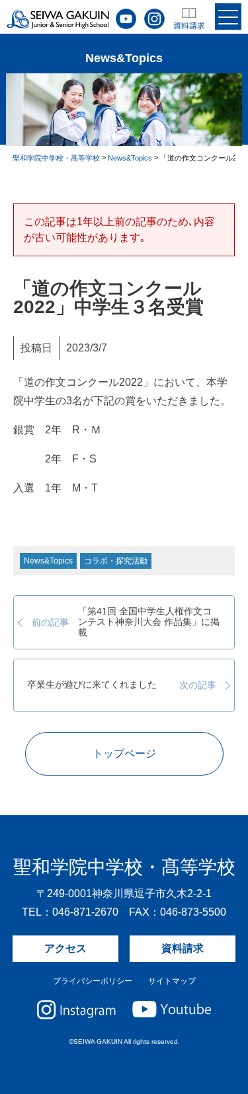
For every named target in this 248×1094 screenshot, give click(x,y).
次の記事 (121, 685)
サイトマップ (172, 981)
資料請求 (182, 948)
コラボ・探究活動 (115, 560)
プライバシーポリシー (92, 981)
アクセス (65, 948)
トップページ (124, 753)
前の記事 (126, 622)
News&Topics (48, 560)
